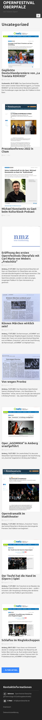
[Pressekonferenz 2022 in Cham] (21, 125)
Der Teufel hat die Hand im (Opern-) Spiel (19, 577)
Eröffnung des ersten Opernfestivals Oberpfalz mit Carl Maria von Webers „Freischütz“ (20, 257)
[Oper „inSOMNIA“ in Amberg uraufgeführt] (21, 424)
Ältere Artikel (10, 670)
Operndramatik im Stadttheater (13, 515)
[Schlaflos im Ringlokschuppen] (21, 621)
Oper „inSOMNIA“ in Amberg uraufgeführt (20, 445)
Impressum (7, 707)
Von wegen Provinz (14, 381)
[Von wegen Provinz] (21, 367)
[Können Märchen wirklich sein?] (21, 307)
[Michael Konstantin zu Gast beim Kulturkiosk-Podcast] (21, 186)
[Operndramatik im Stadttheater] (21, 490)
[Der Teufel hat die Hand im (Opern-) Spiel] (21, 557)
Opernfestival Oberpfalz (19, 4)
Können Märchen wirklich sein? (18, 325)
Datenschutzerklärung (10, 712)
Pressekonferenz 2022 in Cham (17, 150)
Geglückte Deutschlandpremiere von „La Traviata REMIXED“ (21, 73)
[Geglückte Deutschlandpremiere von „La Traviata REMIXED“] (21, 49)
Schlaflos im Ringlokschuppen (21, 640)
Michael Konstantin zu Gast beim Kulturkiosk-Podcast (19, 210)
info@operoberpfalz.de (22, 701)
